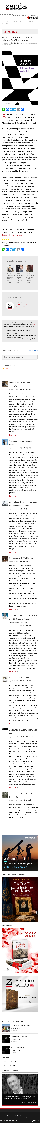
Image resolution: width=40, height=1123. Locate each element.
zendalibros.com (15, 43)
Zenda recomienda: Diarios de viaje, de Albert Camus (11, 278)
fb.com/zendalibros (22, 307)
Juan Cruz (23, 509)
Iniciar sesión (33, 350)
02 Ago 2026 (14, 1030)
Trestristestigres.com (26, 1114)
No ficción (15, 21)
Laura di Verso (25, 681)
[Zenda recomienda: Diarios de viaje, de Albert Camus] (10, 268)
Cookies (21, 1116)
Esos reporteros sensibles (19, 1036)
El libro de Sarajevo (17, 1047)
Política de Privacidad (12, 1116)
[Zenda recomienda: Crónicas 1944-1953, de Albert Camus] (19, 268)
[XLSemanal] (32, 17)
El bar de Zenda (15, 1028)
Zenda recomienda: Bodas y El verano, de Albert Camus (30, 278)
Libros (8, 21)
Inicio (3, 21)
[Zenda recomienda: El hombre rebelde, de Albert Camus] (20, 78)
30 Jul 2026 (14, 1041)
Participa (26, 1116)
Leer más (12, 435)
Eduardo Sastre (25, 561)
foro (34, 324)
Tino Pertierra (25, 448)
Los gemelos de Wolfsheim (21, 558)
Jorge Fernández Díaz (27, 737)
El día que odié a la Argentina (20, 1025)
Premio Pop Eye (24, 1118)
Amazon (19, 235)
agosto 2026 (8, 1061)
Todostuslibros (8, 235)
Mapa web (32, 1116)
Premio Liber (15, 1118)
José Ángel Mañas (26, 800)
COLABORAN (17, 15)
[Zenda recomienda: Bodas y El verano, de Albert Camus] (29, 268)
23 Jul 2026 (14, 1052)
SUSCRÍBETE (25, 15)
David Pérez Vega (26, 389)
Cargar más (20, 824)
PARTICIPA (33, 15)
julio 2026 (7, 1065)
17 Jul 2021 (5, 43)
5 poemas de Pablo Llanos (20, 677)
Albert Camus (28, 43)
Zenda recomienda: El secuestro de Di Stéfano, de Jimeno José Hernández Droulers (23, 619)
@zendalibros (30, 305)
